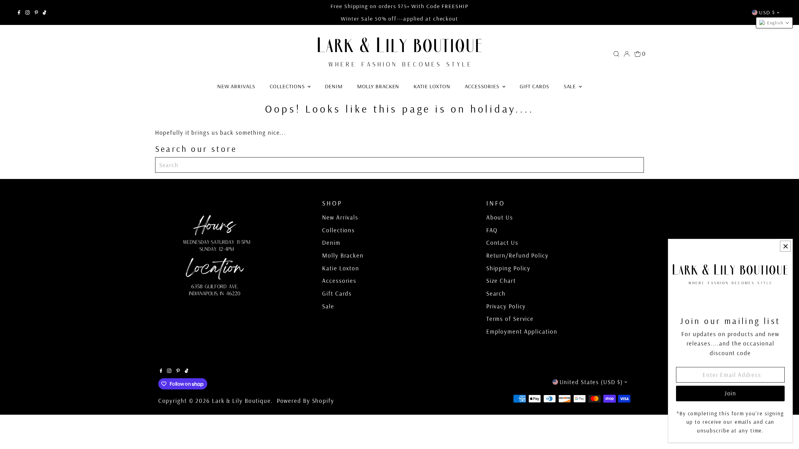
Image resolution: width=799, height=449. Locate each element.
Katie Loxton (432, 86)
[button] (774, 22)
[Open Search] (616, 54)
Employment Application (521, 331)
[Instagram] (27, 12)
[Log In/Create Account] (627, 54)
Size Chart (501, 280)
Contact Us (502, 242)
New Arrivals (236, 86)
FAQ (492, 230)
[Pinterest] (36, 12)
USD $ (767, 12)
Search (496, 293)
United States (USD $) (591, 382)
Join (730, 393)
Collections (288, 86)
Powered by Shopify (305, 400)
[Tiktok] (44, 12)
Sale (571, 86)
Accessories (483, 86)
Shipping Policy (508, 268)
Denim (334, 86)
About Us (499, 217)
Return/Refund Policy (517, 255)
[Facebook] (19, 12)
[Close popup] (785, 246)
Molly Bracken (378, 86)
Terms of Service (510, 318)
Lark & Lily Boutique (241, 400)
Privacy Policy (506, 306)
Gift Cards (534, 86)
